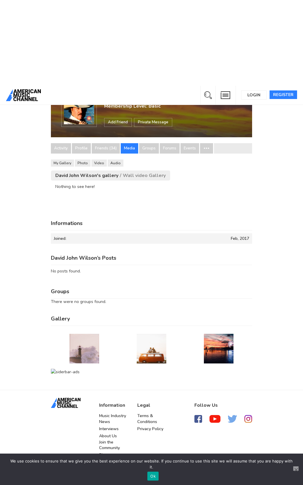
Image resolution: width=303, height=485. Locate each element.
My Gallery (62, 163)
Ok (153, 476)
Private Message (153, 122)
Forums (169, 148)
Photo (83, 163)
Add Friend (118, 122)
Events (190, 148)
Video (99, 163)
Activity (61, 148)
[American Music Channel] (65, 403)
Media (129, 148)
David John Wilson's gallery (86, 175)
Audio (115, 163)
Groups (149, 148)
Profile (81, 148)
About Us (108, 436)
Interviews (109, 429)
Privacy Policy (150, 429)
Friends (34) (106, 148)
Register (283, 95)
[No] (296, 468)
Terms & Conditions (147, 419)
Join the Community (109, 445)
